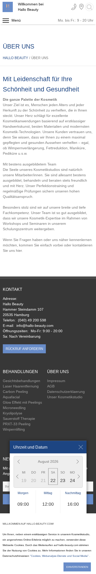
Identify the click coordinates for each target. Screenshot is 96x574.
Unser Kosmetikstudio (64, 397)
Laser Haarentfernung (21, 386)
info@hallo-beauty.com (35, 325)
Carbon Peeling (15, 392)
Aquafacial (11, 397)
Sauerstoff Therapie (19, 418)
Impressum (56, 381)
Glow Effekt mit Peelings (22, 402)
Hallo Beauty (16, 58)
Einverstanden (77, 567)
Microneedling (14, 408)
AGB (51, 386)
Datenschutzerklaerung (66, 392)
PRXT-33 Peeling (16, 424)
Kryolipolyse (12, 413)
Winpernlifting (14, 429)
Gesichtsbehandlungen (21, 381)
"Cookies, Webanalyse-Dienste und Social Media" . (60, 555)
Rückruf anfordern (24, 349)
